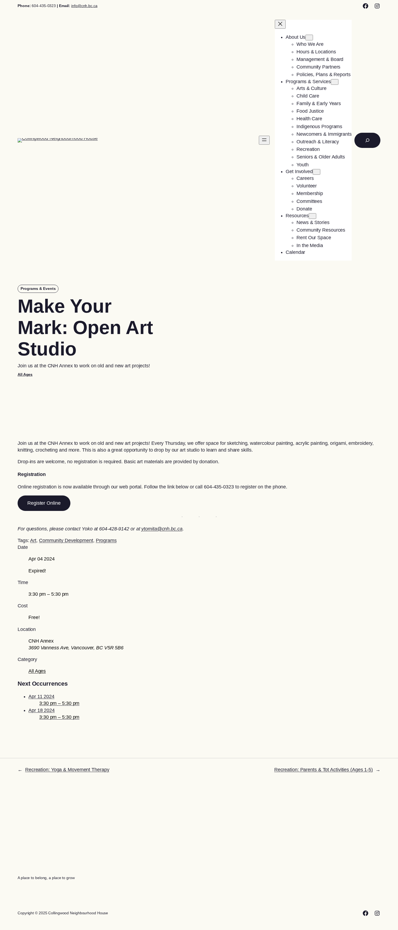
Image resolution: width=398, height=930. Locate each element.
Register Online (44, 503)
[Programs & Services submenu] (334, 82)
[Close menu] (280, 24)
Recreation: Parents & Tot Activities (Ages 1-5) (323, 769)
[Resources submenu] (312, 216)
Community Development (66, 540)
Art (33, 540)
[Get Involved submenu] (316, 172)
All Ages (25, 374)
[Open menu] (264, 140)
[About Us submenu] (309, 37)
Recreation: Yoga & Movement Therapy (67, 769)
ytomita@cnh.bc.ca (161, 529)
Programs (106, 540)
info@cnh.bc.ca (84, 6)
